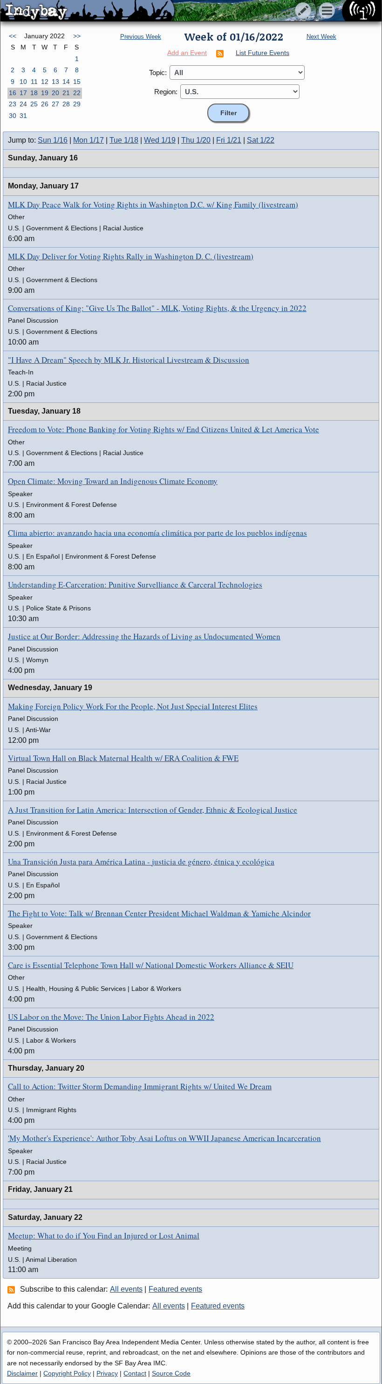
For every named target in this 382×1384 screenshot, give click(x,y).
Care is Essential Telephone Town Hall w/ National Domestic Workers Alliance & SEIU (150, 965)
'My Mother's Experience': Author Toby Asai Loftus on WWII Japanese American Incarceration (164, 1138)
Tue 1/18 (123, 140)
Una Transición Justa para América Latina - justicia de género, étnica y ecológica (141, 861)
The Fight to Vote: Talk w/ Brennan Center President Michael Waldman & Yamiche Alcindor (159, 913)
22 (77, 93)
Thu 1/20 (196, 140)
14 (66, 81)
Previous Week (140, 36)
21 (66, 93)
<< (12, 36)
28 (66, 104)
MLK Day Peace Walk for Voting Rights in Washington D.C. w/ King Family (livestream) (153, 204)
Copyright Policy (67, 1373)
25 (34, 104)
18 (34, 93)
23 (12, 104)
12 (44, 81)
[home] (87, 11)
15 (77, 81)
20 (55, 93)
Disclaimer (22, 1373)
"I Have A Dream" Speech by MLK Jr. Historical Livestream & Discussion (128, 359)
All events (126, 1289)
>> (77, 36)
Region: (165, 92)
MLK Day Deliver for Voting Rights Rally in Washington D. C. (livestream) (130, 256)
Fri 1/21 (228, 140)
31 (23, 115)
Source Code (171, 1373)
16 (12, 93)
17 (23, 93)
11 (34, 81)
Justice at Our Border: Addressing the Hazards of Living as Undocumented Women (144, 636)
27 (55, 104)
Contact (134, 1373)
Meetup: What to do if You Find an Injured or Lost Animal (103, 1235)
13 (55, 81)
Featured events (175, 1289)
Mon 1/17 (88, 140)
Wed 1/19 (160, 140)
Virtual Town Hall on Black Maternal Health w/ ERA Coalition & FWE (123, 758)
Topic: (158, 72)
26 (44, 104)
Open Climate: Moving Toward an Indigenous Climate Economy (113, 481)
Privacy (107, 1373)
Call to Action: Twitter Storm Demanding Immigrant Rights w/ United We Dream (140, 1086)
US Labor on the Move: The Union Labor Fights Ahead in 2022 (111, 1016)
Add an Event (187, 52)
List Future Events (262, 52)
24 (23, 104)
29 (77, 104)
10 (23, 81)
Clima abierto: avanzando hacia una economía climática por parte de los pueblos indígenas (157, 532)
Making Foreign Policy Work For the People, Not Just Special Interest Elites (133, 706)
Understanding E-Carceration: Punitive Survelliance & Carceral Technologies (135, 584)
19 (44, 93)
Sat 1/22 (260, 140)
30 (12, 115)
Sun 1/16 (53, 140)
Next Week (321, 36)
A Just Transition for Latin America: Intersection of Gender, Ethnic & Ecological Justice (152, 809)
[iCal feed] (12, 1289)
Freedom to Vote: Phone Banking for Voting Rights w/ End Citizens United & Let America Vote (163, 429)
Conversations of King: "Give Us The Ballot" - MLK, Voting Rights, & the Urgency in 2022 (157, 308)
